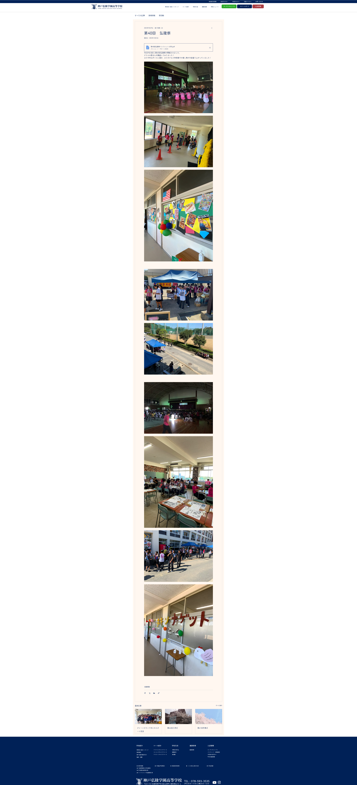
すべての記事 (140, 15)
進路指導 (192, 749)
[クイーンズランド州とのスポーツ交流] (148, 716)
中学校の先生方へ (212, 754)
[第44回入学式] (178, 716)
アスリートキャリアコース (158, 754)
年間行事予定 (175, 749)
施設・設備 (139, 757)
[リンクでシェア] (159, 693)
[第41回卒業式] (208, 716)
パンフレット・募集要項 (212, 752)
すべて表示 (219, 705)
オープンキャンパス (212, 749)
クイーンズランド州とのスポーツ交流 (148, 729)
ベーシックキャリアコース (158, 752)
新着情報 (152, 15)
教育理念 (139, 752)
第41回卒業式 (202, 728)
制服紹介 (174, 752)
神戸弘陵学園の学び (142, 754)
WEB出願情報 (211, 756)
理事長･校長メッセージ (142, 749)
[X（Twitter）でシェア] (149, 693)
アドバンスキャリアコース (158, 749)
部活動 (161, 15)
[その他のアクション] (212, 28)
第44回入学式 (172, 728)
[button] (224, 1)
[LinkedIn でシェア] (154, 693)
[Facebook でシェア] (145, 693)
